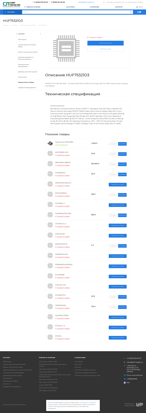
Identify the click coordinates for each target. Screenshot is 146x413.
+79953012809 (132, 379)
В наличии (6, 384)
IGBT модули (7, 361)
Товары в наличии (47, 357)
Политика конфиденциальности (85, 372)
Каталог (6, 357)
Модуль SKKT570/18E (45, 385)
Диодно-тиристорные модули (13, 367)
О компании (80, 357)
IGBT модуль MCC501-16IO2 (47, 390)
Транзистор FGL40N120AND (48, 388)
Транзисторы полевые (10, 381)
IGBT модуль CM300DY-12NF (48, 361)
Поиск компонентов (134, 375)
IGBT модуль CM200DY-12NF (48, 379)
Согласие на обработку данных (85, 370)
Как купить (78, 364)
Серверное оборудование (12, 386)
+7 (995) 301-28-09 (58, 2)
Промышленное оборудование (13, 372)
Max (128, 382)
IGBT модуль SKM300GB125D (48, 382)
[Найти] (131, 12)
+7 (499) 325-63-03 (41, 2)
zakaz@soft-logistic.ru (86, 2)
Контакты (78, 367)
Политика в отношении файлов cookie (87, 375)
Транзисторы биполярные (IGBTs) (14, 364)
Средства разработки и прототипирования (17, 370)
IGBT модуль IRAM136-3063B (48, 369)
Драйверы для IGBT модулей (12, 375)
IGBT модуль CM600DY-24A (48, 372)
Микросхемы (7, 378)
